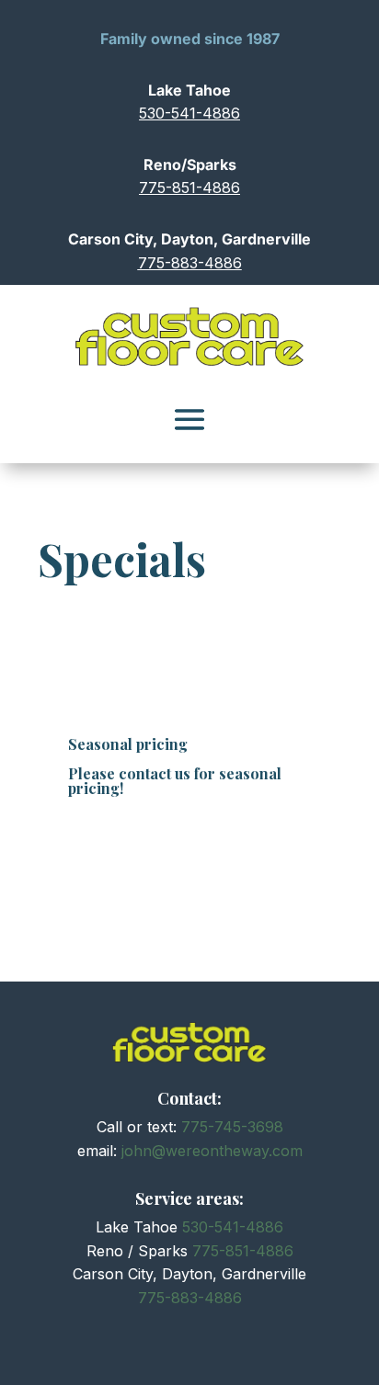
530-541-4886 (189, 113)
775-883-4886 (190, 263)
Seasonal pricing (128, 744)
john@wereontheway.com (212, 1150)
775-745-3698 (232, 1127)
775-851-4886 (189, 187)
